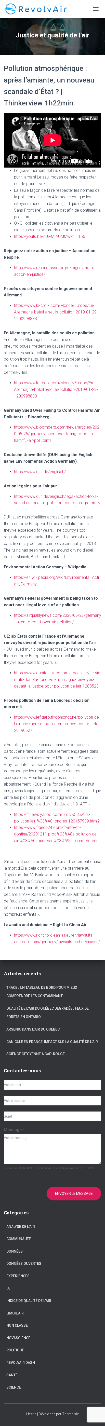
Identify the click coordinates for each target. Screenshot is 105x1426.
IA (8, 1288)
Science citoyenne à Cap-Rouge (35, 1054)
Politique (15, 1350)
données (14, 1251)
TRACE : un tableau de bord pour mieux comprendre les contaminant (41, 991)
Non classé (17, 1325)
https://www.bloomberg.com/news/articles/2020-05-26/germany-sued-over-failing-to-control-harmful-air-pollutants (56, 434)
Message (14, 1129)
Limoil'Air (15, 1313)
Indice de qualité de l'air (28, 1301)
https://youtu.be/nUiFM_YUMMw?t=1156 (49, 236)
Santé (12, 1375)
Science (13, 1387)
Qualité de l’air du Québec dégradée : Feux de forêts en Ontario (47, 1012)
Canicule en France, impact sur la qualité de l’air (52, 1042)
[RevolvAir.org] (39, 9)
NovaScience (18, 1338)
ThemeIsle (70, 1414)
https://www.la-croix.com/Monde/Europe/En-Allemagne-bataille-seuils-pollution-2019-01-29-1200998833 (56, 312)
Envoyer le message (74, 1193)
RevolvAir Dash (20, 1363)
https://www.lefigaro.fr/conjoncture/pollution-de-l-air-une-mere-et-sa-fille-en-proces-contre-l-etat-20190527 (57, 724)
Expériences (18, 1276)
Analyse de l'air (20, 1227)
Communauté (18, 1239)
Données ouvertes (23, 1264)
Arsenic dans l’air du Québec (33, 1029)
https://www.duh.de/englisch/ (40, 471)
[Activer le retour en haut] (94, 1415)
